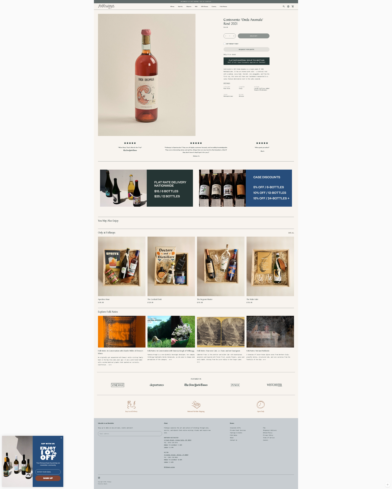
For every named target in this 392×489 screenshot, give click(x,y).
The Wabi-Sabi (252, 299)
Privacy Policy (268, 435)
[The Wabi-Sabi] (270, 266)
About (232, 437)
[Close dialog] (61, 438)
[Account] (288, 6)
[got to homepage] (106, 6)
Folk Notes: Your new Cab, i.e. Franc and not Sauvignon (218, 351)
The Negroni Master (204, 299)
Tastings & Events (236, 433)
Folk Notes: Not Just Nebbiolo (258, 351)
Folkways (109, 481)
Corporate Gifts (235, 428)
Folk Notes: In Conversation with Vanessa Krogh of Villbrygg (171, 351)
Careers (265, 440)
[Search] (284, 6)
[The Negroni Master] (220, 266)
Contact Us (233, 440)
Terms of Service (269, 437)
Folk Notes (233, 435)
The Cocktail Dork (155, 299)
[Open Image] (146, 75)
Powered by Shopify (102, 483)
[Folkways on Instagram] (99, 478)
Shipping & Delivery (270, 430)
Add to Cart (122, 293)
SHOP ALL (291, 232)
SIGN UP (48, 478)
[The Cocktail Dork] (171, 266)
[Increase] (234, 36)
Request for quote (246, 49)
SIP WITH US (48, 444)
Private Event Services (238, 430)
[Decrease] (225, 36)
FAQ (264, 428)
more (110, 365)
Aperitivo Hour (104, 299)
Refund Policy (267, 433)
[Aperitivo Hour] (121, 266)
